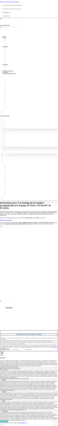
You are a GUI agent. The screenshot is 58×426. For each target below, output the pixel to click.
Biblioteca (8, 53)
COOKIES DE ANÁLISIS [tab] (6, 399)
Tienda (7, 62)
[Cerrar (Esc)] (4, 424)
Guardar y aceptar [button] (4, 421)
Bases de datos (9, 55)
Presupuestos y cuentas (12, 56)
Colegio (4, 37)
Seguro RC (8, 47)
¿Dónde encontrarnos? (7, 320)
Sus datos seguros (11, 310)
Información (9, 40)
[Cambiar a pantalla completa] (2, 424)
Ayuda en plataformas (11, 50)
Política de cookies (11, 315)
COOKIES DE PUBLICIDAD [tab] (7, 390)
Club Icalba (8, 63)
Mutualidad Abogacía (11, 49)
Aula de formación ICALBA (9, 73)
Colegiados (5, 46)
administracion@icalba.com (6, 220)
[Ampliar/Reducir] (0, 424)
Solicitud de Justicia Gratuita (13, 69)
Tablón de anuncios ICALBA (13, 59)
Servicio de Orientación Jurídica (14, 68)
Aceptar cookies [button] (28, 349)
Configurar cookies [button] (5, 349)
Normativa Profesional (11, 45)
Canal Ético (5, 72)
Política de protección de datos (14, 312)
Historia (8, 41)
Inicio (4, 36)
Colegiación (9, 44)
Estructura (8, 42)
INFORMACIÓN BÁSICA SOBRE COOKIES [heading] (29, 334)
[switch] (0, 380)
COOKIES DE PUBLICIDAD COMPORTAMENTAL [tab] (12, 409)
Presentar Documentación (12, 67)
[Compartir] (3, 424)
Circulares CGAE (10, 60)
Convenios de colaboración (12, 51)
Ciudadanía (5, 64)
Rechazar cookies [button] (15, 349)
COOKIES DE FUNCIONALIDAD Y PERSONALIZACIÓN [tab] (14, 378)
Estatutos (8, 58)
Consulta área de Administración (14, 65)
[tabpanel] (29, 374)
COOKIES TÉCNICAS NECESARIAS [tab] (9, 367)
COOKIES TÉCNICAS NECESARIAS (11, 368)
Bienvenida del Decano (11, 39)
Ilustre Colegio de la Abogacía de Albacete (9, 1)
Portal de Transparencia (8, 70)
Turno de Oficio (9, 54)
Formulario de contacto (7, 323)
